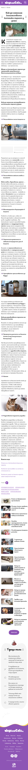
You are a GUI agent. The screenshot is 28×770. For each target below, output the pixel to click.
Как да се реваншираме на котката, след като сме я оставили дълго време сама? (19, 570)
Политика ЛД (11, 751)
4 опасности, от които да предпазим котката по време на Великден (20, 611)
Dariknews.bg (11, 740)
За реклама (12, 746)
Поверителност (18, 749)
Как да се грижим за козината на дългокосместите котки (20, 592)
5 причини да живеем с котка (19, 540)
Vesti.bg (17, 740)
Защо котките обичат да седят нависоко (19, 558)
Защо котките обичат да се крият (19, 550)
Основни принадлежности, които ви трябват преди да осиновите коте (19, 523)
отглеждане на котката (7, 487)
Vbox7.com (12, 735)
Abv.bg (7, 735)
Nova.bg (22, 740)
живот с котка (5, 491)
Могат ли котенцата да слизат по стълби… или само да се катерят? (20, 582)
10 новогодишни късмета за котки (19, 531)
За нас (6, 746)
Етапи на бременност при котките (18, 499)
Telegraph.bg (20, 743)
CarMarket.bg (8, 743)
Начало (3, 7)
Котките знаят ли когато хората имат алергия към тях (12, 475)
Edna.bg (4, 740)
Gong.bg (19, 735)
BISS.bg (14, 743)
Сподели (3, 482)
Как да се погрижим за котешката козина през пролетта (20, 622)
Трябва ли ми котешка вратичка (20, 600)
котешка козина (19, 487)
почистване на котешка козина (10, 489)
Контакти (18, 746)
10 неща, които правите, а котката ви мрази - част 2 (19, 508)
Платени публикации (9, 749)
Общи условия (19, 760)
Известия (18, 751)
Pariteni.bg (20, 738)
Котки (8, 7)
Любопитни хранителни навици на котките (19, 514)
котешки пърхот (5, 493)
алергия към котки (15, 491)
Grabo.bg (14, 738)
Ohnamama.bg (7, 738)
